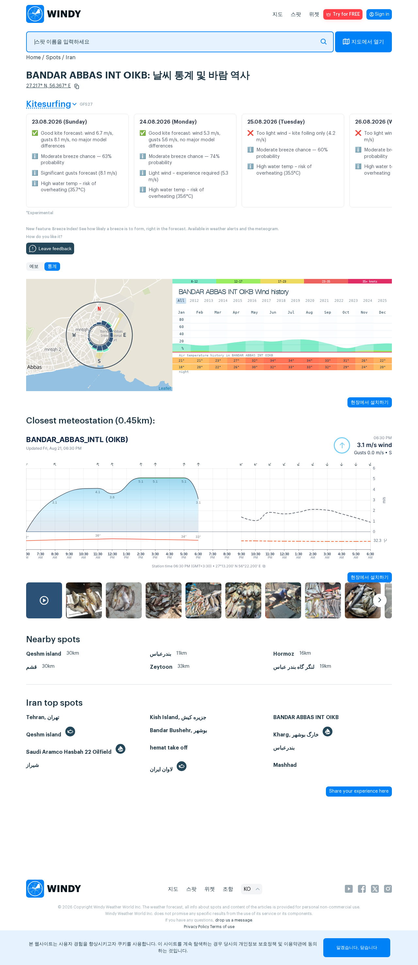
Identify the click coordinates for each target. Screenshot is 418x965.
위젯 (314, 14)
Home (33, 57)
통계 (52, 266)
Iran (70, 57)
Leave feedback (55, 248)
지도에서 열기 (367, 41)
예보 (34, 266)
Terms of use (222, 927)
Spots (53, 57)
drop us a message (233, 920)
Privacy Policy (196, 927)
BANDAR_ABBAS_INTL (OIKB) (77, 439)
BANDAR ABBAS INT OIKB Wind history (234, 292)
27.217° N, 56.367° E (48, 86)
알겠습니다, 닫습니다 (356, 947)
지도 (277, 14)
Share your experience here (359, 791)
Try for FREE (346, 14)
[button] (76, 86)
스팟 (296, 14)
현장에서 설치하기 (370, 402)
